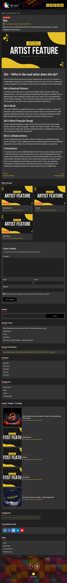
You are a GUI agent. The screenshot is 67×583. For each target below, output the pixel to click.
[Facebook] (9, 530)
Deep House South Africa (22, 24)
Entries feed (6, 546)
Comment (6, 256)
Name (5, 279)
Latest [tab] (4, 403)
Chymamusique (59, 174)
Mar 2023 (6, 366)
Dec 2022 (6, 375)
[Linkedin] (18, 530)
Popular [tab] (11, 403)
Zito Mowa (6, 236)
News (4, 390)
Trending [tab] (18, 403)
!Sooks (38, 208)
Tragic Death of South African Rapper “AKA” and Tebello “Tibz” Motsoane (33, 352)
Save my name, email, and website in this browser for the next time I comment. (26, 294)
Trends (5, 393)
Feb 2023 (6, 369)
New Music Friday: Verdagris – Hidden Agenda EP (18, 340)
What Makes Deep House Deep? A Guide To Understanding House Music (25, 328)
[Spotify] (62, 5)
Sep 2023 (6, 363)
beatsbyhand (7, 208)
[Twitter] (54, 5)
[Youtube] (22, 530)
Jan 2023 (5, 372)
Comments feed (7, 549)
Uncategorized (7, 396)
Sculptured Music (8, 174)
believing (6, 352)
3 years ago (9, 24)
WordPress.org (7, 552)
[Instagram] (47, 5)
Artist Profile (6, 17)
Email (36, 279)
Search (4, 309)
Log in (5, 543)
